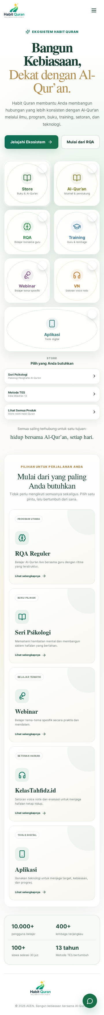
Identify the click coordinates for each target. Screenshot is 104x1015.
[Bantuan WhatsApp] (90, 1001)
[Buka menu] (94, 10)
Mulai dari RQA (80, 142)
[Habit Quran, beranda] (25, 10)
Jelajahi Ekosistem (27, 142)
